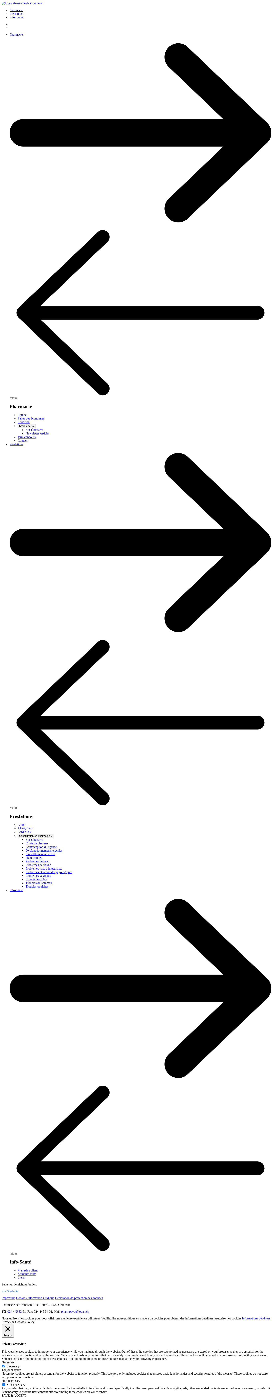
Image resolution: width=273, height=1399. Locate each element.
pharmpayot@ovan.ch (75, 1311)
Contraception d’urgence (41, 847)
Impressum (8, 1298)
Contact (22, 440)
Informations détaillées (256, 1318)
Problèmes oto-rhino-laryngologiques (49, 872)
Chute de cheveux (37, 843)
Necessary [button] (8, 1362)
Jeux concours (27, 437)
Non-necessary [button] (11, 1380)
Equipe (22, 415)
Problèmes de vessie (38, 865)
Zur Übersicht (34, 429)
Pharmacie (16, 10)
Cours (21, 824)
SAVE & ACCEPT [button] (14, 1395)
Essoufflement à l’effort (40, 854)
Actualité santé (27, 1274)
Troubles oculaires (37, 886)
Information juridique (40, 1298)
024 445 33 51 (16, 1311)
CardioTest (24, 832)
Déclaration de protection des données (79, 1298)
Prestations (16, 13)
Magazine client (28, 1270)
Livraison (24, 422)
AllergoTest (25, 828)
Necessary (12, 1366)
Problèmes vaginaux (38, 875)
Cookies (21, 1298)
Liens (21, 1277)
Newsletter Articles (38, 433)
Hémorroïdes (34, 857)
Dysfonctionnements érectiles (44, 850)
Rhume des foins (36, 879)
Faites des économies (31, 418)
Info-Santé (16, 17)
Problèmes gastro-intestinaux (44, 868)
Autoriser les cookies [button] (228, 1318)
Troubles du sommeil (39, 883)
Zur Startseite (10, 1291)
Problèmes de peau (37, 861)
